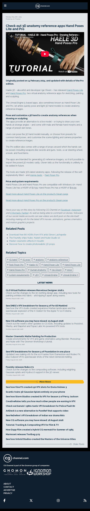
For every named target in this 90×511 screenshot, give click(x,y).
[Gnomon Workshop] (39, 472)
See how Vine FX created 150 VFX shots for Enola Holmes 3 (36, 387)
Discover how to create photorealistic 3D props (32, 244)
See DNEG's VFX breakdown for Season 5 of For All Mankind (36, 305)
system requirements (19, 275)
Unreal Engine (51, 275)
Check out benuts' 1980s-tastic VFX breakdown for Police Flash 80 (40, 406)
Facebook (65, 210)
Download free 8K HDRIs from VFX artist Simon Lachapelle (37, 234)
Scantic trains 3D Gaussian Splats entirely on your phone (35, 392)
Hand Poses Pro (18, 93)
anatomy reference (58, 259)
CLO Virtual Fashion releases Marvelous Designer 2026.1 (35, 290)
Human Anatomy (38, 270)
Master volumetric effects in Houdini (26, 241)
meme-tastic (36, 175)
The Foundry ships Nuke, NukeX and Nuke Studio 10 (34, 238)
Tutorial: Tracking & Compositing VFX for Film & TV (32, 425)
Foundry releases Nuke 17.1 (20, 367)
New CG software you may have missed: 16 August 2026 (34, 420)
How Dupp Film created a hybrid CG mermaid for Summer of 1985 (39, 429)
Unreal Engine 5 (70, 275)
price (69, 270)
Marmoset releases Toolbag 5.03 (23, 434)
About (7, 484)
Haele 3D (33, 264)
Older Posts (78, 444)
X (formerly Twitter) (19, 213)
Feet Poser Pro (52, 175)
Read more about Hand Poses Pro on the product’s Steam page (37, 200)
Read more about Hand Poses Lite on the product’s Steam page (37, 194)
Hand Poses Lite (75, 90)
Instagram (76, 210)
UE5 (37, 275)
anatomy (40, 259)
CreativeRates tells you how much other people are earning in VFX (40, 401)
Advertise (9, 490)
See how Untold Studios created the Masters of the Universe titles (41, 439)
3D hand (13, 259)
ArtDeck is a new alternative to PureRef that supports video (37, 411)
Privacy (8, 493)
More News (45, 381)
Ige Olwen (57, 270)
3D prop (26, 259)
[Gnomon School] (15, 472)
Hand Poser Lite (51, 264)
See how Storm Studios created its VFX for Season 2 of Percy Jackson (42, 396)
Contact (9, 487)
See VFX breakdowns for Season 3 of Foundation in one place (38, 351)
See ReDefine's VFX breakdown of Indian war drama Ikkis (35, 415)
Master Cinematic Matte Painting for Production (31, 336)
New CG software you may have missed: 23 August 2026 (35, 321)
